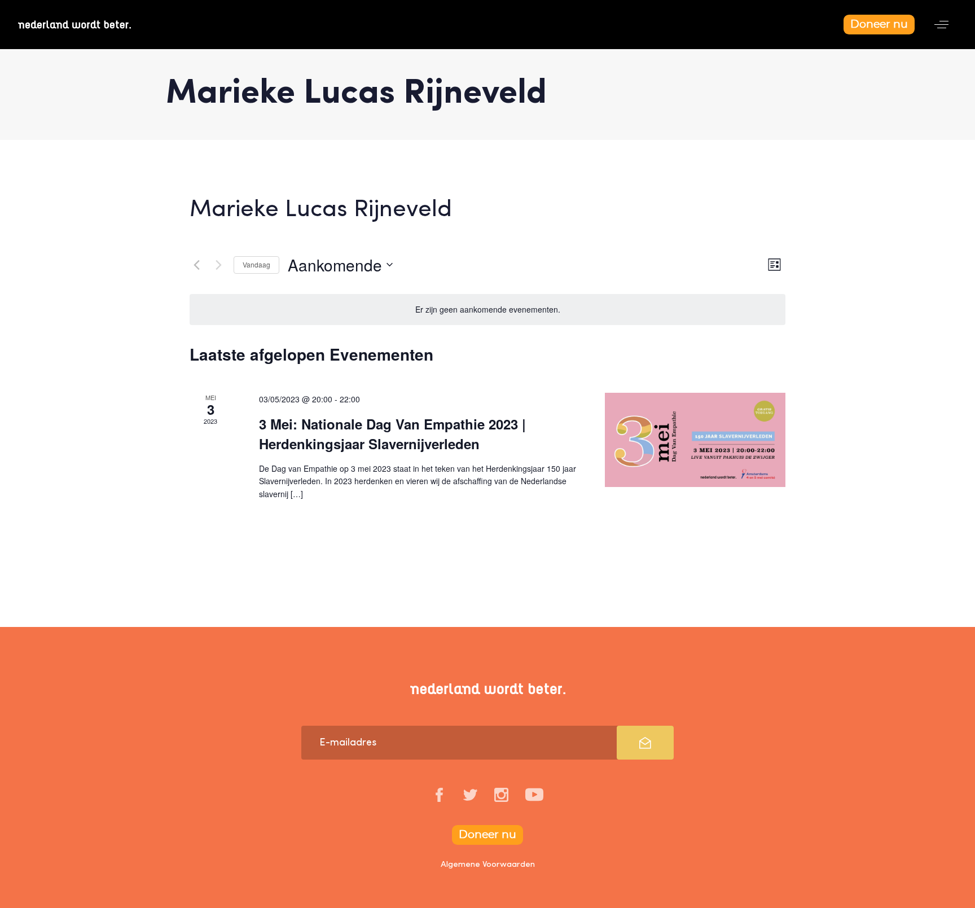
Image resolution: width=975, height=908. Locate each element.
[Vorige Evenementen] (196, 264)
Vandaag (256, 264)
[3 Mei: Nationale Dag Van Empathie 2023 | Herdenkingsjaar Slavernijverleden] (695, 440)
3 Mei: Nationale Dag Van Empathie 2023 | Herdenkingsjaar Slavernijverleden (392, 433)
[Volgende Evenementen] (218, 264)
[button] (941, 24)
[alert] (487, 309)
